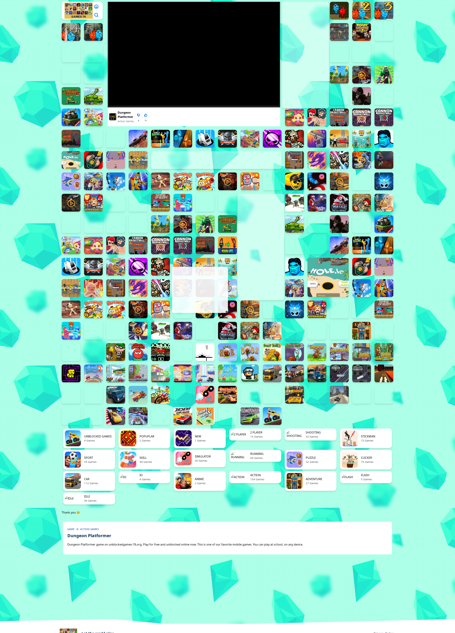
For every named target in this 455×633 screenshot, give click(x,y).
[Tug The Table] (182, 203)
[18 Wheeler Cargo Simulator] (294, 373)
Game (70, 529)
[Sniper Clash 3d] (339, 181)
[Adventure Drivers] (138, 395)
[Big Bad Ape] (361, 96)
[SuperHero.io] (93, 203)
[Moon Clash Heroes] (361, 160)
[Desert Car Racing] (182, 416)
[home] (96, 6)
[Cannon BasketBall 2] (339, 117)
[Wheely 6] (182, 373)
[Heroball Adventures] (138, 352)
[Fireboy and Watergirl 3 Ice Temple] (383, 11)
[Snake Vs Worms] (316, 181)
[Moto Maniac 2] (383, 160)
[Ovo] (205, 352)
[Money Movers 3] (361, 32)
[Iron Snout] (93, 288)
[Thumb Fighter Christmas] (71, 53)
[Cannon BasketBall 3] (361, 117)
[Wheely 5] (160, 373)
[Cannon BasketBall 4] (383, 117)
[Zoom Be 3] (361, 53)
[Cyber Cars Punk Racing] (138, 416)
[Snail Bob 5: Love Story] (316, 352)
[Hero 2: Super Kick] (383, 139)
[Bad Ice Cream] (93, 352)
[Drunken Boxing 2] (160, 139)
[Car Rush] (294, 395)
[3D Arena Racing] (383, 373)
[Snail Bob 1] (227, 352)
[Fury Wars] (272, 139)
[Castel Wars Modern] (227, 245)
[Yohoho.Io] (361, 203)
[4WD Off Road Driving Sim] (115, 395)
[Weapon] (294, 203)
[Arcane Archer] (383, 75)
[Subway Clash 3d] (71, 203)
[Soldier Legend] (361, 181)
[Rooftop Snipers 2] (383, 32)
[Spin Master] (383, 181)
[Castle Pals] (93, 139)
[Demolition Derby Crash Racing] (160, 416)
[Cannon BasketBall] (71, 139)
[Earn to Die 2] (71, 224)
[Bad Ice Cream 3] (71, 352)
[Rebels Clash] (115, 224)
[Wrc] (339, 203)
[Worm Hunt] (205, 331)
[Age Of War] (339, 75)
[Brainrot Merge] (71, 181)
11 (146, 120)
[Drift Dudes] (227, 416)
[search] (96, 14)
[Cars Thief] (361, 395)
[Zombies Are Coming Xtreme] (93, 224)
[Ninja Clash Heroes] (93, 181)
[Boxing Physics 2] (316, 117)
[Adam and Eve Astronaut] (361, 331)
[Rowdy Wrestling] (272, 181)
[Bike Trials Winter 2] (182, 395)
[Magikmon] (316, 160)
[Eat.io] (205, 139)
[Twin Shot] (205, 203)
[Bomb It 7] (294, 117)
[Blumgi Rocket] (205, 395)
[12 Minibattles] (93, 75)
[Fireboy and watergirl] (339, 11)
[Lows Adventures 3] (249, 373)
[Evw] (227, 139)
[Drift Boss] (205, 416)
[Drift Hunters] (249, 416)
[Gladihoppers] (294, 139)
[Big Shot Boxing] (383, 96)
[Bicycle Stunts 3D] (160, 395)
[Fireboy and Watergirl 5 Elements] (93, 32)
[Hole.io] (71, 160)
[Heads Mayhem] (361, 139)
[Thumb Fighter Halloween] (93, 53)
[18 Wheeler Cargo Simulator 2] (272, 373)
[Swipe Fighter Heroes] (115, 203)
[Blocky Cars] (71, 117)
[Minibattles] (339, 160)
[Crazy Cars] (115, 416)
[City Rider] (93, 416)
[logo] (79, 11)
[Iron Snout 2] (138, 160)
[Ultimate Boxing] (227, 203)
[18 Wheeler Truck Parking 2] (339, 373)
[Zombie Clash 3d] (383, 203)
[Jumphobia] (182, 352)
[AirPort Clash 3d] (361, 75)
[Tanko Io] (138, 203)
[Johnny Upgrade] (160, 352)
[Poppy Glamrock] (138, 181)
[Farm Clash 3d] (249, 139)
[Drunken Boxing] (182, 139)
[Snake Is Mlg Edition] (294, 181)
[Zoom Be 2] (339, 53)
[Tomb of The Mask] (71, 373)
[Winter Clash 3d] (316, 203)
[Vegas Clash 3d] (138, 331)
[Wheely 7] (205, 373)
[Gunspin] (316, 139)
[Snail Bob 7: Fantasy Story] (361, 352)
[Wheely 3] (115, 373)
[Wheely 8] (227, 373)
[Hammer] (339, 139)
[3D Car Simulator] (71, 395)
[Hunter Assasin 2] (93, 160)
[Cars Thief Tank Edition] (339, 395)
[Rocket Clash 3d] (227, 181)
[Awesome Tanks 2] (71, 96)
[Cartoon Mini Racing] (383, 395)
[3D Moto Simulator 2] (93, 395)
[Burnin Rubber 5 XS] (227, 395)
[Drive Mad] (272, 416)
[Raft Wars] (205, 181)
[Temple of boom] (160, 203)
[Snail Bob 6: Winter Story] (339, 352)
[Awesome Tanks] (93, 96)
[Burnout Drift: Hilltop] (249, 395)
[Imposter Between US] (115, 160)
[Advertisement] (199, 290)
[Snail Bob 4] (294, 352)
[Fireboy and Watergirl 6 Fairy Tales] (339, 32)
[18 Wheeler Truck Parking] (361, 373)
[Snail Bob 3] (272, 352)
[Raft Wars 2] (182, 181)
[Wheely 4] (138, 373)
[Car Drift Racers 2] (272, 395)
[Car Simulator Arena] (316, 395)
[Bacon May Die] (339, 96)
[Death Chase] (138, 139)
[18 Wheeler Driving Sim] (316, 373)
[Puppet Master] (160, 181)
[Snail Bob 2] (249, 352)
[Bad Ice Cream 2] (383, 331)
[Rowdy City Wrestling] (249, 181)
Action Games (126, 121)
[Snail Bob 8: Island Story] (383, 352)
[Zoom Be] (383, 53)
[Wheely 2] (93, 373)
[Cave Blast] (115, 139)
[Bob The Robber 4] (115, 352)
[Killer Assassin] (294, 160)
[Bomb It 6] (93, 117)
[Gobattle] (71, 75)
